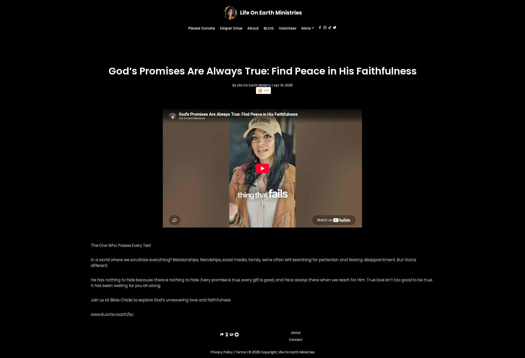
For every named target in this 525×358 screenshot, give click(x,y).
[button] (307, 28)
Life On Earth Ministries (271, 12)
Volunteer (288, 28)
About (253, 28)
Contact (295, 339)
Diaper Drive (231, 28)
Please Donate (201, 28)
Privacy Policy (222, 352)
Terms (240, 352)
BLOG (269, 28)
